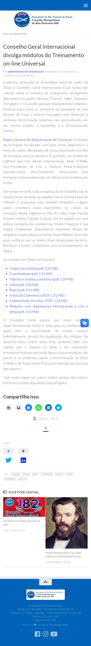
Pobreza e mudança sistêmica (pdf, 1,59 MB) (41, 279)
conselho (15, 474)
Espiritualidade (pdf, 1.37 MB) (31, 274)
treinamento (10, 479)
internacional (46, 474)
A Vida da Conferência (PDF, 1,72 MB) (37, 295)
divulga (26, 474)
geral (35, 474)
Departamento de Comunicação (26, 71)
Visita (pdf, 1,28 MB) (24, 285)
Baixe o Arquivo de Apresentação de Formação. (38, 139)
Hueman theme (61, 624)
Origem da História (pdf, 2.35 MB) (34, 268)
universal (22, 479)
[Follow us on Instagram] (45, 634)
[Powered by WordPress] (35, 625)
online (69, 474)
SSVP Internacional (15, 34)
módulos (59, 474)
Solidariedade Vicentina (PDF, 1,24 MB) (38, 301)
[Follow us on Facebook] (37, 634)
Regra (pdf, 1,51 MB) (24, 290)
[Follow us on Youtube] (53, 634)
